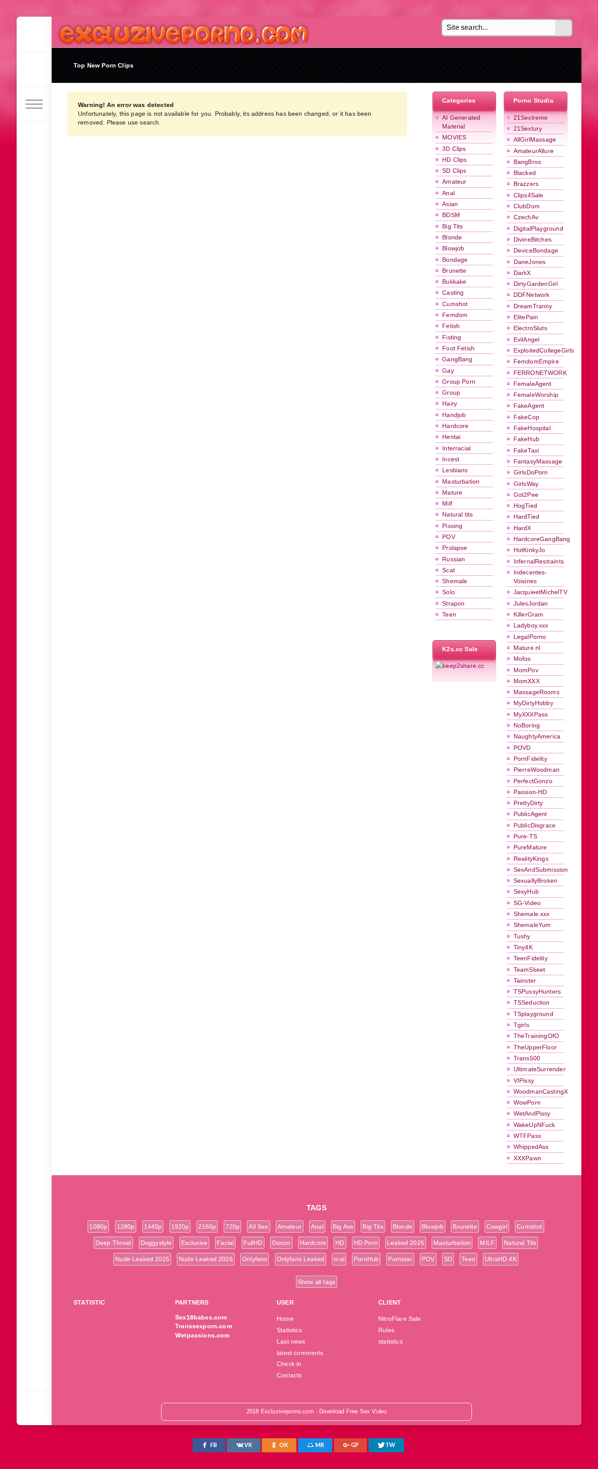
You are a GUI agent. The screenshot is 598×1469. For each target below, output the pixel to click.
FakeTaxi (526, 450)
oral (339, 1258)
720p (232, 1226)
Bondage (455, 259)
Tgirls (521, 1024)
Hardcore (455, 425)
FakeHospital (532, 427)
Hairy (449, 403)
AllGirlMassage (535, 139)
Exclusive (194, 1242)
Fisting (451, 337)
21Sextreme (531, 117)
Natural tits (457, 514)
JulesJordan (531, 603)
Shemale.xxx (532, 913)
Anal (448, 192)
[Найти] (564, 28)
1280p (126, 1226)
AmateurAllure (534, 150)
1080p (98, 1226)
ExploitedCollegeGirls (544, 350)
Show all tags (316, 1281)
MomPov (526, 670)
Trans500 (527, 1058)
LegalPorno (530, 636)
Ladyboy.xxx (531, 625)
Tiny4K (523, 947)
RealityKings (531, 858)
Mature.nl (527, 647)
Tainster (525, 980)
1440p (153, 1226)
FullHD (253, 1242)
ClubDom (527, 206)
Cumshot (455, 303)
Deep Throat (113, 1242)
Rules (386, 1330)
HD (339, 1242)
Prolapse (454, 547)
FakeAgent (529, 405)
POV (448, 536)
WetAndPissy (532, 1113)
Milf (447, 503)
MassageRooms (536, 691)
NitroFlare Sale (399, 1318)
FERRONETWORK (540, 372)
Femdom (455, 314)
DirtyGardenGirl (536, 283)
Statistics (289, 1330)
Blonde (452, 237)
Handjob (454, 414)
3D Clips (454, 148)
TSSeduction (532, 1002)
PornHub (366, 1258)
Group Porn (458, 381)
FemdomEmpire (536, 361)
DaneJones (530, 261)
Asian (450, 203)
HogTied (525, 505)
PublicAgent (530, 813)
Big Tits (452, 226)
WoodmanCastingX (541, 1091)
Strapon (453, 603)
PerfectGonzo (533, 780)
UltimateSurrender (540, 1069)
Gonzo (281, 1242)
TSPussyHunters (537, 991)
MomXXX (527, 681)
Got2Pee (526, 494)
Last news (291, 1341)
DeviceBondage (536, 250)
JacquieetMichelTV (540, 591)
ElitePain (526, 317)
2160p (207, 1226)
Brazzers (526, 183)
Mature (452, 492)
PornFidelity (530, 758)
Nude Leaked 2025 (142, 1258)
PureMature (530, 847)
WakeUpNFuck (535, 1124)
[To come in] (34, 69)
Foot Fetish (458, 348)
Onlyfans (254, 1258)
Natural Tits (520, 1242)
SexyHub (526, 891)
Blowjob (453, 248)
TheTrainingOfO (536, 1035)
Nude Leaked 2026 (206, 1258)
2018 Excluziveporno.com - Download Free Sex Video (181, 32)
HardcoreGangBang (542, 538)
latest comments (300, 1352)
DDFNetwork (532, 294)
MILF (487, 1242)
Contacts (289, 1375)
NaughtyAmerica (537, 736)
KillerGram (529, 614)
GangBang (457, 359)
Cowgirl (496, 1226)
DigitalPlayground (538, 228)
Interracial (456, 448)
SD (448, 1258)
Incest (450, 459)
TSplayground (533, 1013)
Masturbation (460, 481)
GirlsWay (526, 483)
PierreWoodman (536, 769)
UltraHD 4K (501, 1258)
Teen (449, 614)
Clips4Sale (529, 195)
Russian (453, 559)
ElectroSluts (530, 328)
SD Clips (454, 170)
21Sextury (528, 128)
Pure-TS (525, 836)
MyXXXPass (531, 714)
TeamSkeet (529, 969)
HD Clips (454, 159)
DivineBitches (533, 239)
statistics (390, 1341)
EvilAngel (527, 339)
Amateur (454, 181)
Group (451, 392)
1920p (180, 1226)
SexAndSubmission (541, 869)
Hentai (451, 436)
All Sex (258, 1226)
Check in (289, 1363)
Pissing (452, 525)
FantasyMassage (538, 461)
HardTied (526, 516)
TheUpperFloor (535, 1047)
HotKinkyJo (529, 549)
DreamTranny (533, 306)
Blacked (525, 172)
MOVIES (454, 137)
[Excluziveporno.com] (34, 34)
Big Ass (343, 1226)
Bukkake (454, 281)
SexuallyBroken (535, 880)
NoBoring (527, 725)
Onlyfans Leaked (301, 1258)
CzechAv (526, 217)
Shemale (454, 581)
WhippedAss (531, 1146)
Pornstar (400, 1258)
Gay (448, 370)
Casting (453, 292)
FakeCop (526, 417)
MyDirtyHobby (533, 702)
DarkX (522, 272)
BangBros (527, 161)
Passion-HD (530, 791)
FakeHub (526, 438)
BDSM (451, 214)
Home (285, 1318)
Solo (448, 591)
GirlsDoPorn (531, 472)
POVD (522, 747)
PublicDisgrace (535, 825)
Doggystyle (156, 1242)
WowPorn (527, 1102)
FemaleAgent (533, 383)
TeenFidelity (531, 958)
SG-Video (527, 902)
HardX (522, 527)
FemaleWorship (536, 394)
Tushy (522, 936)
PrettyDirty (528, 802)
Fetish (451, 325)
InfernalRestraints (539, 561)
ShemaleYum (532, 924)
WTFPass (527, 1135)
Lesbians (455, 470)
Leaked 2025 (405, 1242)
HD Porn (366, 1242)
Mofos (522, 658)
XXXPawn (527, 1158)
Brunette (454, 270)
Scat (448, 570)
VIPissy (524, 1080)
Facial (225, 1242)
